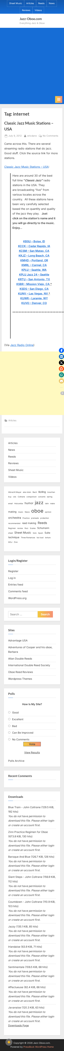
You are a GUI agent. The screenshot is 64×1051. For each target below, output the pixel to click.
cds (14, 497)
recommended (14, 523)
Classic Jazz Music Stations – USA (26, 166)
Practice (26, 518)
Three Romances (28, 538)
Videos (38, 10)
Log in (12, 578)
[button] (61, 350)
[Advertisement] (32, 62)
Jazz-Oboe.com (31, 19)
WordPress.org (17, 598)
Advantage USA (17, 640)
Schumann (43, 528)
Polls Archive (16, 760)
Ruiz (26, 528)
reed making (29, 523)
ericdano (32, 135)
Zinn (16, 542)
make (52, 503)
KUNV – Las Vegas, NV (33, 293)
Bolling (42, 491)
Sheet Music (15, 3)
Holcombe (18, 503)
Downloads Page (18, 1025)
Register (13, 571)
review (20, 528)
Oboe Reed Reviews (20, 672)
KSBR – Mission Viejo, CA (33, 284)
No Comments (50, 136)
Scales (33, 528)
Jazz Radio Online (21, 345)
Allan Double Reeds (20, 658)
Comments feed (18, 591)
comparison (31, 497)
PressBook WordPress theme (38, 1047)
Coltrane (21, 497)
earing (49, 497)
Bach (35, 492)
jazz (39, 502)
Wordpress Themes (20, 678)
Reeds (41, 3)
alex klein (27, 492)
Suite (47, 532)
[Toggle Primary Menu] (58, 99)
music (20, 512)
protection (44, 518)
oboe (37, 511)
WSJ (10, 542)
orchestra (14, 517)
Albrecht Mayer (14, 492)
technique (13, 537)
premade (35, 518)
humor (29, 503)
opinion (48, 512)
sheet (10, 533)
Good (15, 712)
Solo (35, 533)
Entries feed (15, 584)
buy (9, 497)
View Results (32, 752)
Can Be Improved (22, 732)
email (10, 503)
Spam (40, 533)
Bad (14, 726)
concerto (41, 497)
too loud (40, 538)
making (12, 511)
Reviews (26, 10)
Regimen (12, 528)
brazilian (51, 492)
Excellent (17, 719)
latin (47, 503)
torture (48, 538)
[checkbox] (8, 1042)
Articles (30, 3)
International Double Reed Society (29, 665)
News (52, 3)
